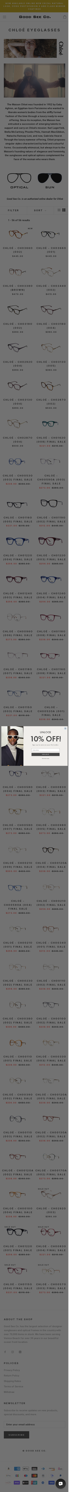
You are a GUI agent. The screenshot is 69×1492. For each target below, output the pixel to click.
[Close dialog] (65, 728)
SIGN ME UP (45, 754)
